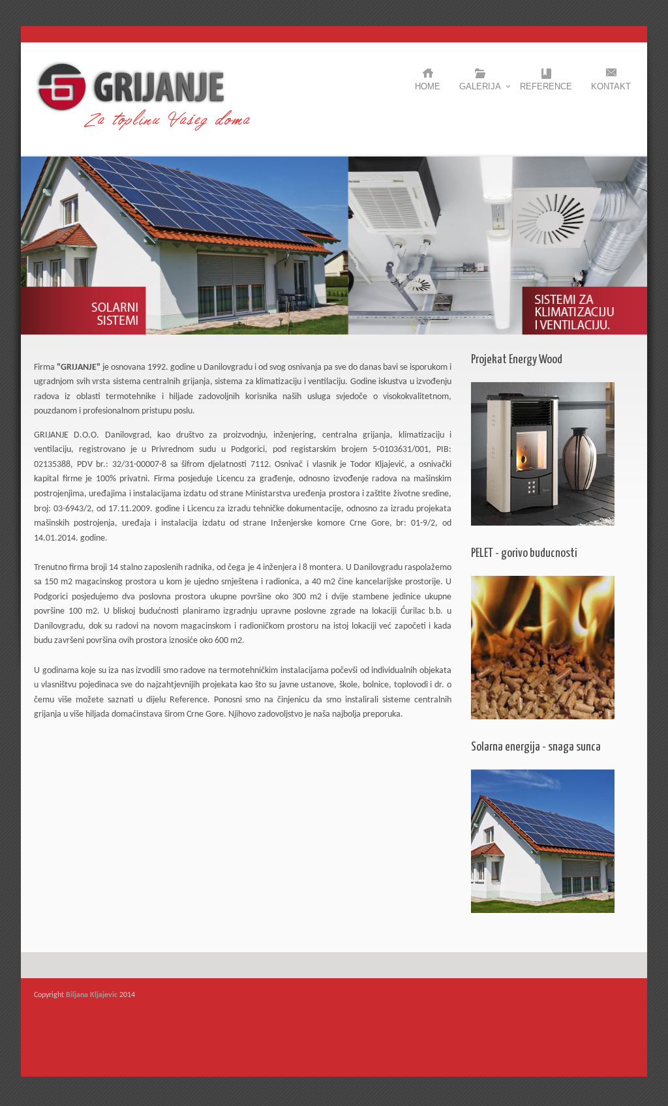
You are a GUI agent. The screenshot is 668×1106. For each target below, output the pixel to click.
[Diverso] (142, 129)
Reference (546, 86)
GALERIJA (480, 89)
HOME (427, 86)
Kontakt (611, 86)
